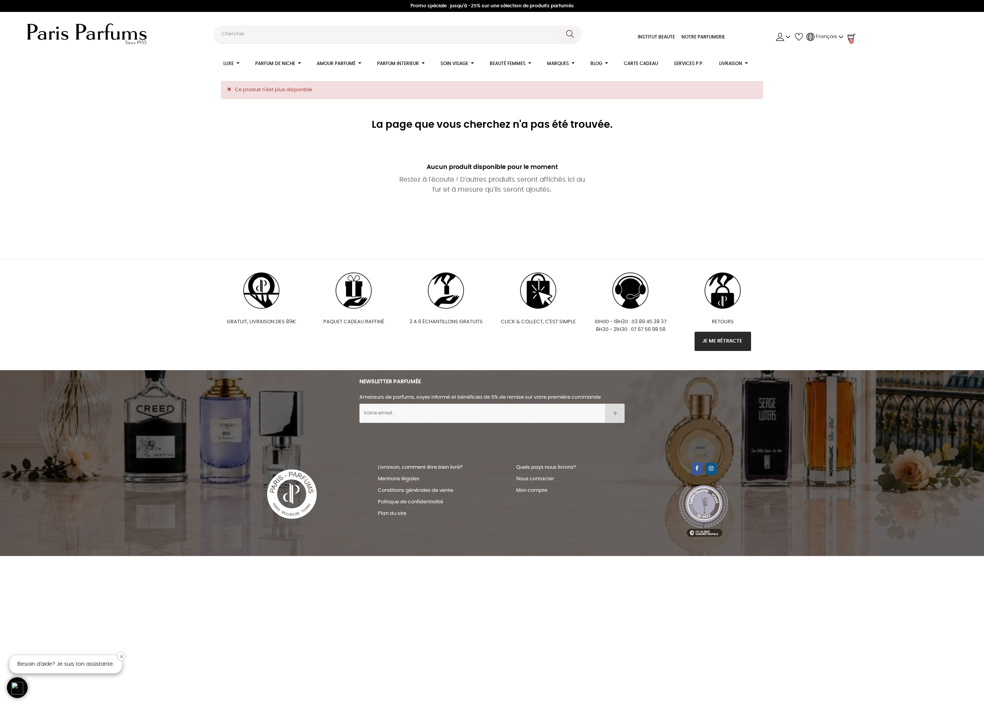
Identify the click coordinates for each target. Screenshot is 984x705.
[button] (17, 688)
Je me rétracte (722, 341)
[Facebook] (697, 469)
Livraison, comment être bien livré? (420, 467)
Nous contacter (535, 478)
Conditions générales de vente (415, 490)
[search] (570, 34)
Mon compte (531, 490)
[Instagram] (711, 469)
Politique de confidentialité (410, 502)
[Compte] (783, 37)
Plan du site (392, 513)
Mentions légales (398, 478)
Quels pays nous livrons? (546, 467)
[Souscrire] (615, 413)
